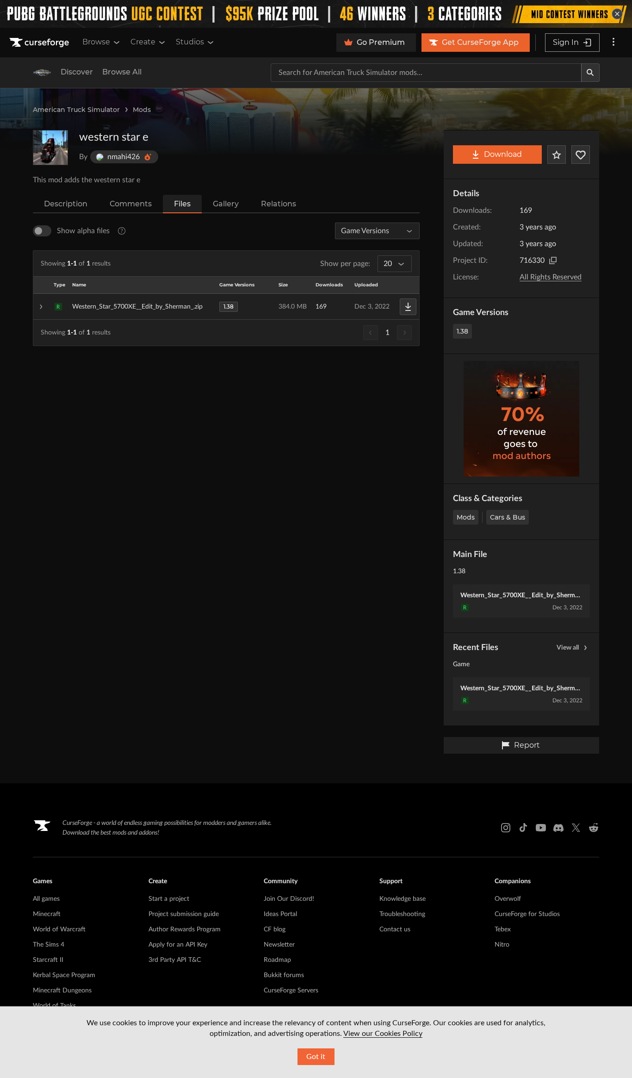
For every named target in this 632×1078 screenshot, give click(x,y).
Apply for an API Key (178, 945)
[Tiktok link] (523, 827)
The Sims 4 (48, 945)
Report (527, 745)
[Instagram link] (505, 827)
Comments (131, 203)
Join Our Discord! (289, 899)
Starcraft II (48, 960)
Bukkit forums (284, 975)
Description (65, 203)
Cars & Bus (507, 517)
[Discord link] (558, 827)
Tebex (503, 929)
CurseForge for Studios (527, 914)
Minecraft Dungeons (62, 990)
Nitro (502, 945)
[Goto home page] (40, 42)
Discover (77, 72)
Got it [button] (315, 1056)
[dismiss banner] (617, 13)
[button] (226, 307)
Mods (142, 109)
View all (568, 647)
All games (46, 899)
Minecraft (47, 914)
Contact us (394, 929)
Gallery (226, 203)
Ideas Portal (280, 914)
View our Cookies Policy (382, 1033)
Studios (190, 41)
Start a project (169, 899)
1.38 (462, 331)
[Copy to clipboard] (553, 260)
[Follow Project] (580, 154)
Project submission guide (184, 914)
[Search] (590, 72)
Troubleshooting (402, 914)
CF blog (274, 929)
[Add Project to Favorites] (556, 154)
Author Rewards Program (185, 929)
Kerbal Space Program (64, 975)
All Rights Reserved (551, 277)
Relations (278, 203)
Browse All (122, 72)
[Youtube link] (540, 827)
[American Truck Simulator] (42, 72)
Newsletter (279, 945)
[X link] (576, 827)
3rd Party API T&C (175, 960)
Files (182, 203)
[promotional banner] (316, 14)
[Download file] (408, 306)
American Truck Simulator (76, 109)
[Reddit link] (593, 827)
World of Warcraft (59, 929)
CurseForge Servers (291, 990)
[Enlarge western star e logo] (50, 147)
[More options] (613, 42)
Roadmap (277, 960)
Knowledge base (402, 899)
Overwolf (508, 899)
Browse (96, 41)
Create (142, 41)
